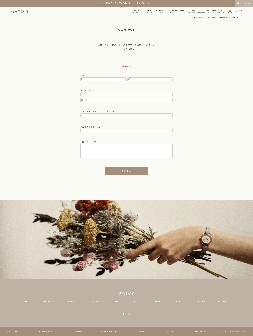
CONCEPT (173, 11)
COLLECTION (139, 11)
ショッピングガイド (12, 331)
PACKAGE (211, 11)
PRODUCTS (152, 11)
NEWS (183, 11)
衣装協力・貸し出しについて (203, 331)
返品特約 (78, 331)
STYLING (191, 11)
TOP (26, 302)
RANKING (163, 11)
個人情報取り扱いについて (109, 331)
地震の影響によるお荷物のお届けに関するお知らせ (217, 17)
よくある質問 (125, 49)
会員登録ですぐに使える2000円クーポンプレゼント (126, 3)
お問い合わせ (170, 331)
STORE (221, 11)
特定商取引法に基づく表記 (47, 331)
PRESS (201, 11)
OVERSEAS (245, 3)
